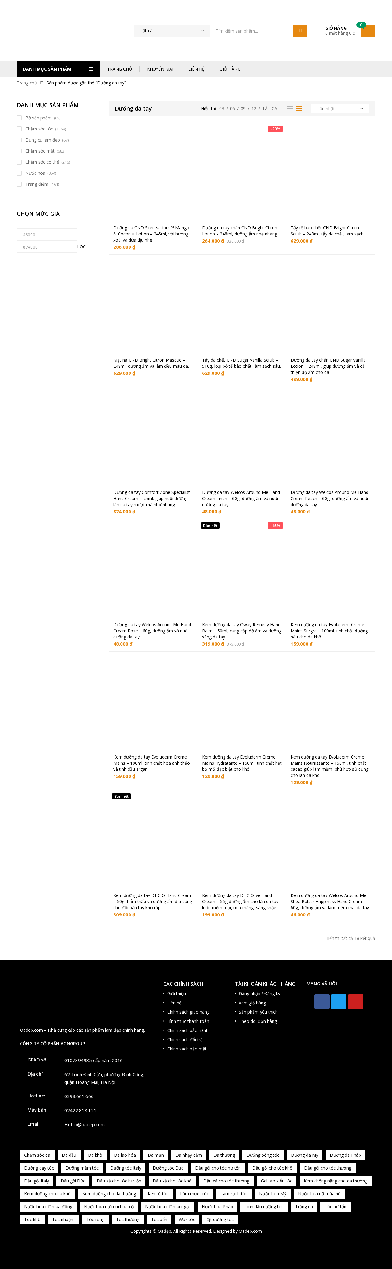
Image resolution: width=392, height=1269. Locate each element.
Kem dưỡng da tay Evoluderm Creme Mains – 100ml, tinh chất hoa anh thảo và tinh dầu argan (151, 763)
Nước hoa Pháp (217, 1206)
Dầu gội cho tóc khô (272, 1168)
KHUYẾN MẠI (160, 69)
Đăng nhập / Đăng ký (259, 993)
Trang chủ (27, 83)
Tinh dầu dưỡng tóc (264, 1206)
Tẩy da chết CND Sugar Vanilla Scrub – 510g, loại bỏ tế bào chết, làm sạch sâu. (241, 363)
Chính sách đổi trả (185, 1039)
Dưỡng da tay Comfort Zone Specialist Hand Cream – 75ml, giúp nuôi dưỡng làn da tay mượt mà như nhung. (151, 498)
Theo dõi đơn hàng (258, 1021)
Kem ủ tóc (158, 1194)
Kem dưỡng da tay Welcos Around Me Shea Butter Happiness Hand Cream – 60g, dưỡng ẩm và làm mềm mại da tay (330, 901)
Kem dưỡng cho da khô (47, 1194)
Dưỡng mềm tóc (82, 1168)
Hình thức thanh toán (188, 1021)
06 (232, 108)
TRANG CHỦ (119, 69)
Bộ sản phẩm (38, 118)
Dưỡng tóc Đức (168, 1168)
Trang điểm (36, 184)
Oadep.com (250, 1231)
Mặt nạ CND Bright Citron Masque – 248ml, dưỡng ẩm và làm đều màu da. (151, 363)
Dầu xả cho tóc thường (226, 1181)
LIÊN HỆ (196, 69)
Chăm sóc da (37, 1155)
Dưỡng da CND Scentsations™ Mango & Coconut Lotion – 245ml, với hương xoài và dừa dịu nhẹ (151, 234)
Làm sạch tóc (234, 1194)
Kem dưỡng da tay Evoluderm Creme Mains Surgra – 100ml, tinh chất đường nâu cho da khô (329, 631)
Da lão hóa (125, 1155)
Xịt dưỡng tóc (220, 1219)
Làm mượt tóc (194, 1194)
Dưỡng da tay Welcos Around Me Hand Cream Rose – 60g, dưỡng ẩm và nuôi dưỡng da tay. (152, 631)
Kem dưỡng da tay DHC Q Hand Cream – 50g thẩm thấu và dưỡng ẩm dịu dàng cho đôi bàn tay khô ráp (152, 901)
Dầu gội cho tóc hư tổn (218, 1168)
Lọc (81, 247)
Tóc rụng (95, 1219)
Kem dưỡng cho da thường (109, 1194)
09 (243, 108)
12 (253, 108)
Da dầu (69, 1155)
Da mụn (156, 1155)
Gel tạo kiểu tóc (276, 1181)
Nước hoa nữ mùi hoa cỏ (109, 1206)
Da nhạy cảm (188, 1155)
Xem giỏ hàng (252, 1003)
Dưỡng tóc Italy (125, 1168)
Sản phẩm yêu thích (258, 1012)
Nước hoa (35, 173)
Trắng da (304, 1206)
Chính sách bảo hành (188, 1030)
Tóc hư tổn (335, 1206)
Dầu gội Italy (36, 1181)
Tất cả (269, 108)
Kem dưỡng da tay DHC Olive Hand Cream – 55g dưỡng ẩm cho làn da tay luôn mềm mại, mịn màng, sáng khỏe (240, 901)
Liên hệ (174, 1003)
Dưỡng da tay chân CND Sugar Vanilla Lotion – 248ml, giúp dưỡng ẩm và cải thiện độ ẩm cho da (328, 366)
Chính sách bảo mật (187, 1049)
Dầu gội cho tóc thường (327, 1168)
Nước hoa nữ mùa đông (48, 1206)
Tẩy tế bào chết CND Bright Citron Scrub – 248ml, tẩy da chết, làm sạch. (327, 231)
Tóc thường (127, 1219)
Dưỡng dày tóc (39, 1168)
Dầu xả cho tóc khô (172, 1181)
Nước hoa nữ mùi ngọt (167, 1206)
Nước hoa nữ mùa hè (319, 1194)
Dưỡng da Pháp (345, 1155)
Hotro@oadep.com (84, 1124)
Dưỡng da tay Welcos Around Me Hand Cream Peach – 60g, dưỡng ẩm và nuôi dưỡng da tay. (329, 498)
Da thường (224, 1155)
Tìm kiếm (300, 31)
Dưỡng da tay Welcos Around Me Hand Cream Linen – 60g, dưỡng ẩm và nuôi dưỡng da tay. (241, 498)
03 (221, 108)
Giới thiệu (176, 993)
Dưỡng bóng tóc (263, 1155)
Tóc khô (32, 1219)
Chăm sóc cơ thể (42, 162)
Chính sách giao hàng (188, 1012)
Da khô (95, 1155)
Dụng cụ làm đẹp (42, 140)
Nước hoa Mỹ (272, 1194)
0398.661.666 (79, 1096)
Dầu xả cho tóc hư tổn (119, 1181)
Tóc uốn (159, 1219)
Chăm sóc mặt (40, 151)
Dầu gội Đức (73, 1181)
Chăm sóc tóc (39, 129)
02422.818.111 (80, 1110)
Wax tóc (187, 1219)
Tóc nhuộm (63, 1219)
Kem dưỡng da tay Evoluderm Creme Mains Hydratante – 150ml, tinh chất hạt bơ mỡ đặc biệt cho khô (242, 763)
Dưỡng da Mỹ (304, 1155)
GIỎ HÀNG (230, 69)
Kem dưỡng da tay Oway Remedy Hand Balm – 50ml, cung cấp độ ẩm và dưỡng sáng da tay (241, 631)
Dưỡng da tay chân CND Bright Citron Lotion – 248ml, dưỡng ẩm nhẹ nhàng (239, 231)
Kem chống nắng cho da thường (336, 1181)
